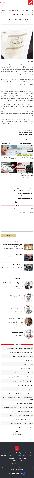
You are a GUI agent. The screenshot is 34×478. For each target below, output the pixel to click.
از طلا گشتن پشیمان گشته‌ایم (17, 308)
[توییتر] (13, 464)
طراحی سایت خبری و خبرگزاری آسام (15, 473)
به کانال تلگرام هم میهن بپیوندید (25, 131)
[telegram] (32, 61)
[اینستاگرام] (15, 464)
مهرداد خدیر (18, 299)
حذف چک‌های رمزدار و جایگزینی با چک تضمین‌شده (22, 420)
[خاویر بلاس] (28, 285)
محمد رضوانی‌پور (17, 325)
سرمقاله (26, 453)
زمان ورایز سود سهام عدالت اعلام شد (25, 198)
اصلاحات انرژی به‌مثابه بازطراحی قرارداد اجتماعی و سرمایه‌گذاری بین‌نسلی (13, 245)
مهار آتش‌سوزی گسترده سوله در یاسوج (25, 428)
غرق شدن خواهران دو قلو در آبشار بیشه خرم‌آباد (23, 385)
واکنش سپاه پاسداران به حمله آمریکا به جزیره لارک (22, 356)
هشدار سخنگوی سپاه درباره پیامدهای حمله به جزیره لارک (21, 352)
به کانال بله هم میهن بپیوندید (26, 132)
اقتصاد (27, 10)
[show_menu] (4, 3)
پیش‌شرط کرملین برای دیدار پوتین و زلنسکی (24, 403)
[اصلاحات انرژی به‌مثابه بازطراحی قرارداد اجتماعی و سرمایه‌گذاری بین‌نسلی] (28, 247)
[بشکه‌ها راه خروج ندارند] (28, 257)
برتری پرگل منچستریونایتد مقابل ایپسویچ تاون (23, 373)
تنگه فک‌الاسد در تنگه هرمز (17, 332)
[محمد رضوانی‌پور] (28, 321)
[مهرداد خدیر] (28, 297)
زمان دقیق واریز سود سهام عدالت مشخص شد (23, 191)
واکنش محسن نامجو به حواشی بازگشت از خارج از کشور (21, 424)
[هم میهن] (30, 2)
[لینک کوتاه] (4, 11)
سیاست (9, 453)
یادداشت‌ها (4, 456)
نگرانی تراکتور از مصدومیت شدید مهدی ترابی (23, 369)
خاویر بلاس (19, 288)
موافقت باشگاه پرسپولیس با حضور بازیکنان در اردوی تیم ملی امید (19, 377)
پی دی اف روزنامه (12, 458)
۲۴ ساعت (15, 453)
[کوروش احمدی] (28, 334)
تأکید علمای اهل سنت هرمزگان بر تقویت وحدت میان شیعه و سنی (19, 393)
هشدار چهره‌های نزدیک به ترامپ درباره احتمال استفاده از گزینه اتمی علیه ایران (17, 407)
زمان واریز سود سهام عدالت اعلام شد (25, 193)
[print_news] (2, 11)
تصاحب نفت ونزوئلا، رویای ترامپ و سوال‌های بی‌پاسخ (21, 365)
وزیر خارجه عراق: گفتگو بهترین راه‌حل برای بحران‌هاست (21, 411)
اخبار (30, 453)
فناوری (24, 458)
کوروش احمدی (18, 335)
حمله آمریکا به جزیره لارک (27, 360)
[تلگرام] (18, 464)
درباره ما (14, 461)
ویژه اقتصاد (18, 242)
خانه (32, 11)
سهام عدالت (27, 140)
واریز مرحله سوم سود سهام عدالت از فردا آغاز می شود (22, 188)
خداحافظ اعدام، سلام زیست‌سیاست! (15, 319)
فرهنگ (14, 456)
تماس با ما (19, 461)
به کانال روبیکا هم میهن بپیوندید (25, 134)
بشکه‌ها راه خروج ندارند (18, 254)
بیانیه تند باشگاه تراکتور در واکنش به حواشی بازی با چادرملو (20, 415)
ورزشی (19, 458)
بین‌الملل (25, 456)
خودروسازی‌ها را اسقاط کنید (17, 265)
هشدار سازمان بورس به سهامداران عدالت (24, 196)
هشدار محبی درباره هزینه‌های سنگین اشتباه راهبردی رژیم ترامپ (19, 348)
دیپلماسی (30, 456)
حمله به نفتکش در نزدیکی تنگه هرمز (25, 389)
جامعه (19, 456)
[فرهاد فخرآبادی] (28, 309)
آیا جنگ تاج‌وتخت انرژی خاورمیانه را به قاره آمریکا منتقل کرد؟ (12, 283)
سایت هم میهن (10, 468)
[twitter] (30, 61)
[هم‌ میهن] (17, 448)
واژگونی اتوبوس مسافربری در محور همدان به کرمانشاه (21, 381)
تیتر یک (20, 453)
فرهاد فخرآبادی (18, 311)
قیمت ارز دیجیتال (17, 434)
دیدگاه (8, 235)
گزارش (9, 456)
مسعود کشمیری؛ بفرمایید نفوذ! (16, 296)
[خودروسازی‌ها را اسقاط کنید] (28, 267)
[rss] (21, 464)
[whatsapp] (28, 61)
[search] (1, 3)
